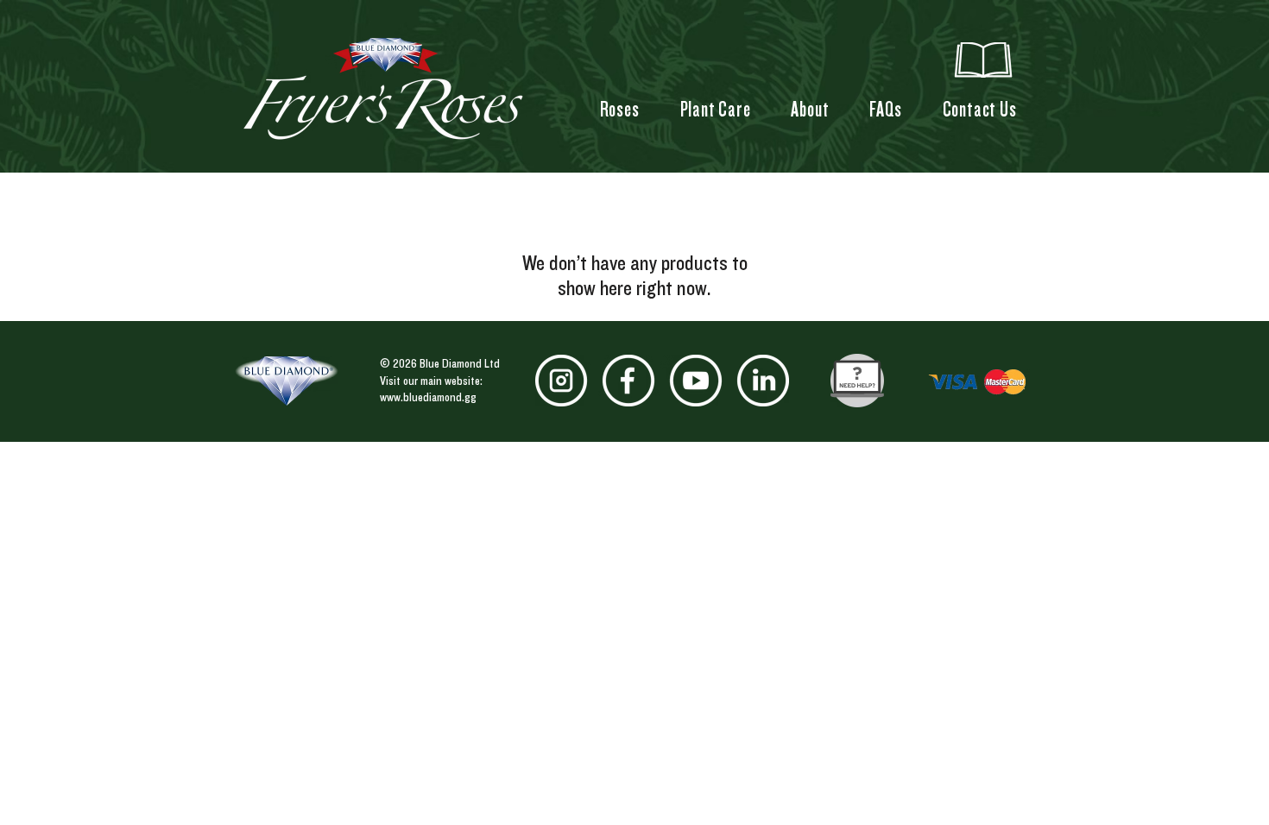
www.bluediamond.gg (428, 397)
